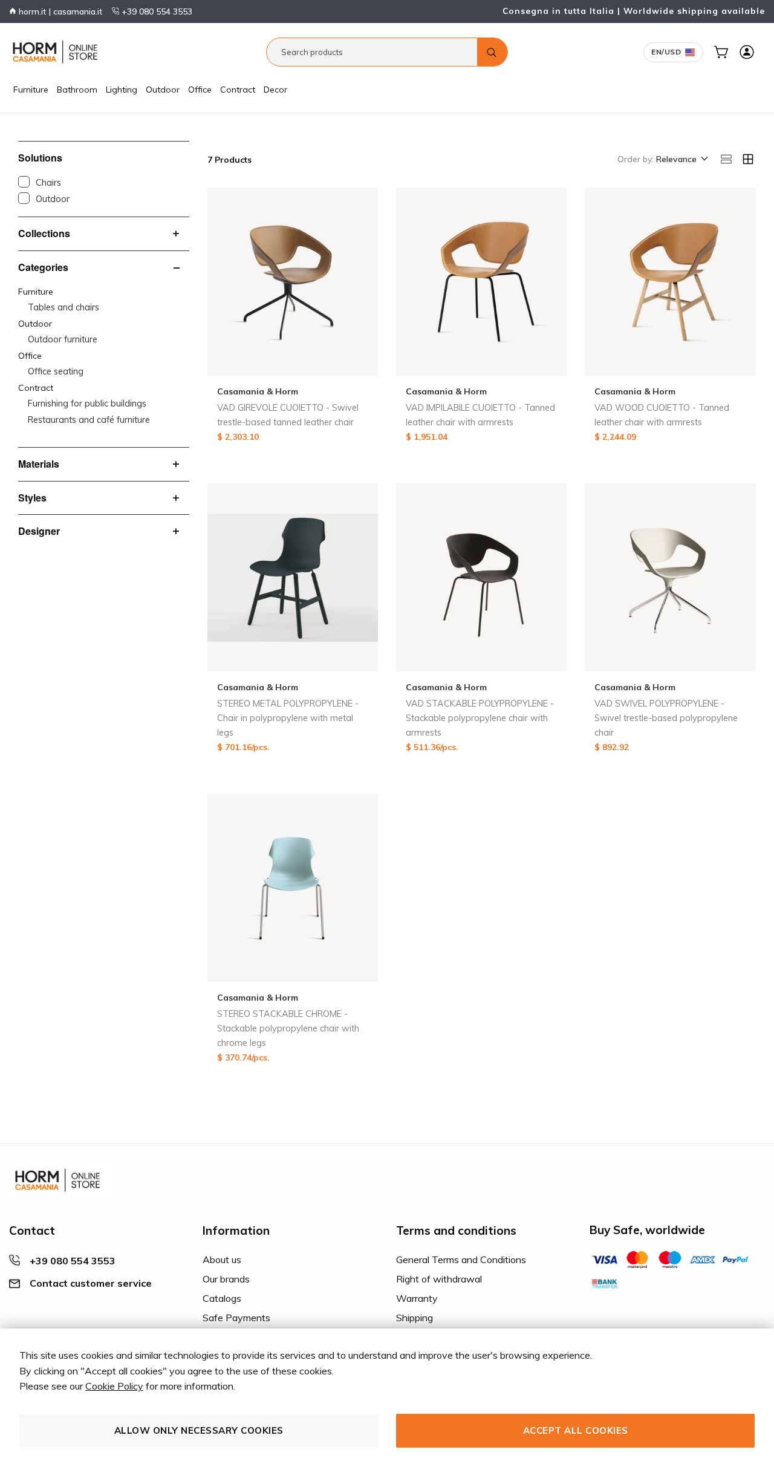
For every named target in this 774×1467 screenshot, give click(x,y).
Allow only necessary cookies (199, 1430)
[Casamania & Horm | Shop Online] (57, 52)
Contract (237, 89)
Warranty (417, 1298)
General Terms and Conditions (461, 1259)
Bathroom (77, 89)
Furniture (30, 89)
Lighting (121, 89)
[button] (681, 159)
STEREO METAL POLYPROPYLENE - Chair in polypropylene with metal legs (288, 718)
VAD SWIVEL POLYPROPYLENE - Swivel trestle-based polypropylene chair (666, 718)
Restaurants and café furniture (89, 419)
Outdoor (163, 89)
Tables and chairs (63, 307)
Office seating (55, 371)
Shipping (414, 1317)
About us (222, 1259)
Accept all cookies (575, 1430)
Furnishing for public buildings (87, 403)
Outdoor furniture (62, 339)
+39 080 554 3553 (155, 11)
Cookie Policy (114, 1386)
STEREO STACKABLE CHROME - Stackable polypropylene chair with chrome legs (288, 1028)
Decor (275, 89)
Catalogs (222, 1298)
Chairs (48, 182)
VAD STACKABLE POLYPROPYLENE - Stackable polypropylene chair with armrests (480, 718)
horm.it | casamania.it (59, 11)
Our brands (226, 1279)
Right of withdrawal (439, 1279)
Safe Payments (236, 1317)
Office (200, 89)
